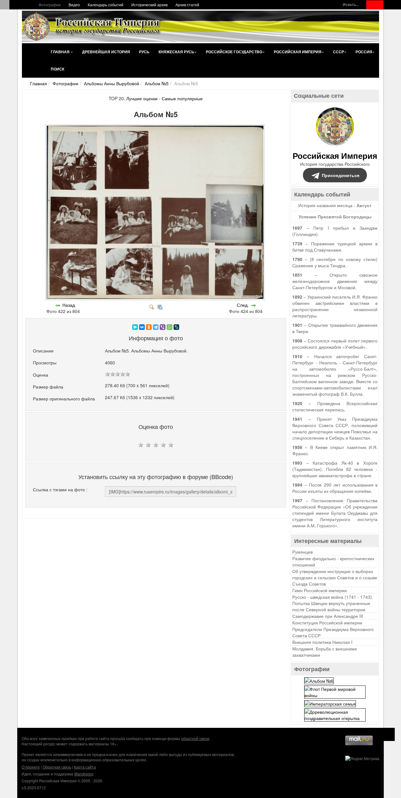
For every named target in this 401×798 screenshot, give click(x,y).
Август (364, 205)
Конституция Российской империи (327, 622)
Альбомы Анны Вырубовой (111, 83)
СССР (338, 52)
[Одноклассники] (149, 327)
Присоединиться (340, 175)
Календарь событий (105, 4)
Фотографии (50, 4)
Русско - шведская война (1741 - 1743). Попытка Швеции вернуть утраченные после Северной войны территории (332, 603)
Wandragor (83, 773)
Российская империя (297, 52)
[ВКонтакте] (142, 327)
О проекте (31, 766)
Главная (60, 52)
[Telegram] (156, 327)
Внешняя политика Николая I (322, 642)
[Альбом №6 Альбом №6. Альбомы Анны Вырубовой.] (319, 680)
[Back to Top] (388, 734)
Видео (74, 4)
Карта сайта (85, 766)
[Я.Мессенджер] (135, 327)
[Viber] (162, 327)
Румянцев (302, 552)
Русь (144, 52)
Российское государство (234, 52)
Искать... (351, 4)
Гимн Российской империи (319, 590)
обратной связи (195, 738)
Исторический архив (149, 4)
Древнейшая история (106, 52)
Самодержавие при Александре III (327, 616)
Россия (364, 52)
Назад (68, 305)
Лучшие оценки (142, 98)
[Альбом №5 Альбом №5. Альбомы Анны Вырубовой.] (155, 298)
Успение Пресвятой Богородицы (335, 216)
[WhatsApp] (169, 327)
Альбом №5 (157, 83)
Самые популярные (182, 98)
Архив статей (187, 4)
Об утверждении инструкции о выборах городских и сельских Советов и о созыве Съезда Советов (334, 577)
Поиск (57, 69)
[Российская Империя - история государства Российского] (92, 26)
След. (243, 305)
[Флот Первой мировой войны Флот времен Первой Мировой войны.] (335, 691)
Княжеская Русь (176, 52)
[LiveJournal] (176, 327)
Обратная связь (57, 766)
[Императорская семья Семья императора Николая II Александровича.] (330, 703)
